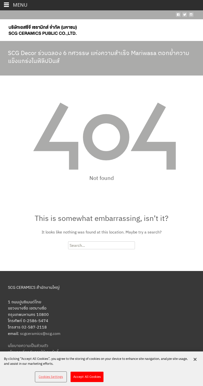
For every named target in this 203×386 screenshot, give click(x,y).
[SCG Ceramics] (38, 29)
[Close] (195, 359)
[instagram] (191, 16)
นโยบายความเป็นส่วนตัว (28, 345)
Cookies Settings (51, 377)
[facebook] (178, 16)
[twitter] (184, 16)
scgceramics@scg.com (40, 333)
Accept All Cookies (87, 377)
